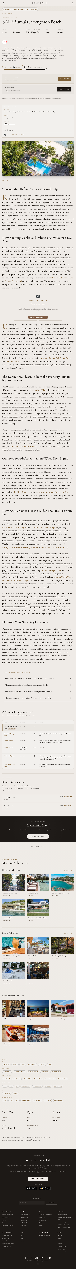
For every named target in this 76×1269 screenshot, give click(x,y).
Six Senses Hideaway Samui (61, 278)
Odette (4, 1223)
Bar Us (41, 1223)
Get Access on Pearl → (38, 317)
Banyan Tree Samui (13, 281)
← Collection (7, 13)
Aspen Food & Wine (44, 1235)
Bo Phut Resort (20, 492)
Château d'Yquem (62, 1215)
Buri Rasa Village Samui (50, 571)
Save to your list (37, 67)
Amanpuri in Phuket (11, 548)
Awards (60, 1244)
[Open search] (3, 3)
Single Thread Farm (7, 1215)
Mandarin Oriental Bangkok (14, 528)
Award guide (68, 797)
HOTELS (23, 1211)
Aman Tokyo (24, 1220)
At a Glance (8, 1059)
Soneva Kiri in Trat (62, 577)
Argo (40, 1226)
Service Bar (42, 1217)
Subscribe (51, 1202)
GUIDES (23, 1232)
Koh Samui (6, 18)
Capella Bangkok (25, 1215)
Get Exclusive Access (38, 836)
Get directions (8, 130)
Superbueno (42, 1220)
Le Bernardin (5, 1217)
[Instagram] (38, 1264)
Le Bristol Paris (25, 1223)
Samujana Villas (39, 390)
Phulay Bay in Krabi (29, 548)
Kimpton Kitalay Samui (9, 756)
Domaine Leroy (62, 1222)
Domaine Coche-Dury (63, 1225)
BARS (40, 1211)
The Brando (24, 1226)
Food (22, 1235)
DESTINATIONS (7, 1232)
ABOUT (60, 1232)
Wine (22, 1238)
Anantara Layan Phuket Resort (24, 447)
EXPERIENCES (43, 1232)
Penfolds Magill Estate (64, 1227)
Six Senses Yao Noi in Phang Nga (55, 548)
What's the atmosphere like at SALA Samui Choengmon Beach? (29, 678)
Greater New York (7, 1235)
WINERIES (61, 1211)
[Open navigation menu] (73, 3)
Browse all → (69, 870)
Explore (60, 1235)
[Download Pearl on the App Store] (31, 1188)
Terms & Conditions (63, 1252)
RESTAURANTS (6, 1211)
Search (59, 1238)
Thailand (14, 18)
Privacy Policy (61, 1249)
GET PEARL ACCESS (38, 1179)
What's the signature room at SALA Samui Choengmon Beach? (28, 698)
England (4, 1241)
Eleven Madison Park (8, 1226)
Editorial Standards (63, 1246)
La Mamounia (24, 1217)
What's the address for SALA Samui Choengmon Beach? (26, 685)
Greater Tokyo (6, 1238)
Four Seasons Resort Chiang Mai (16, 581)
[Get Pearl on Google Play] (45, 1188)
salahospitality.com (9, 124)
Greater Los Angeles (8, 1244)
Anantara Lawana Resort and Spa (53, 492)
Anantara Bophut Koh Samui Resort (56, 358)
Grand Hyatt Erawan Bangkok (44, 528)
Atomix (4, 1220)
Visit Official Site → (38, 846)
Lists (59, 1241)
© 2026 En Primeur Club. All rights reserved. (38, 1261)
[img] (4, 42)
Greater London (6, 1246)
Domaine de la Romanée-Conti (64, 1218)
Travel (22, 1241)
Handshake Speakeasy (45, 1215)
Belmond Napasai (13, 361)
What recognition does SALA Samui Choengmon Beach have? (28, 691)
